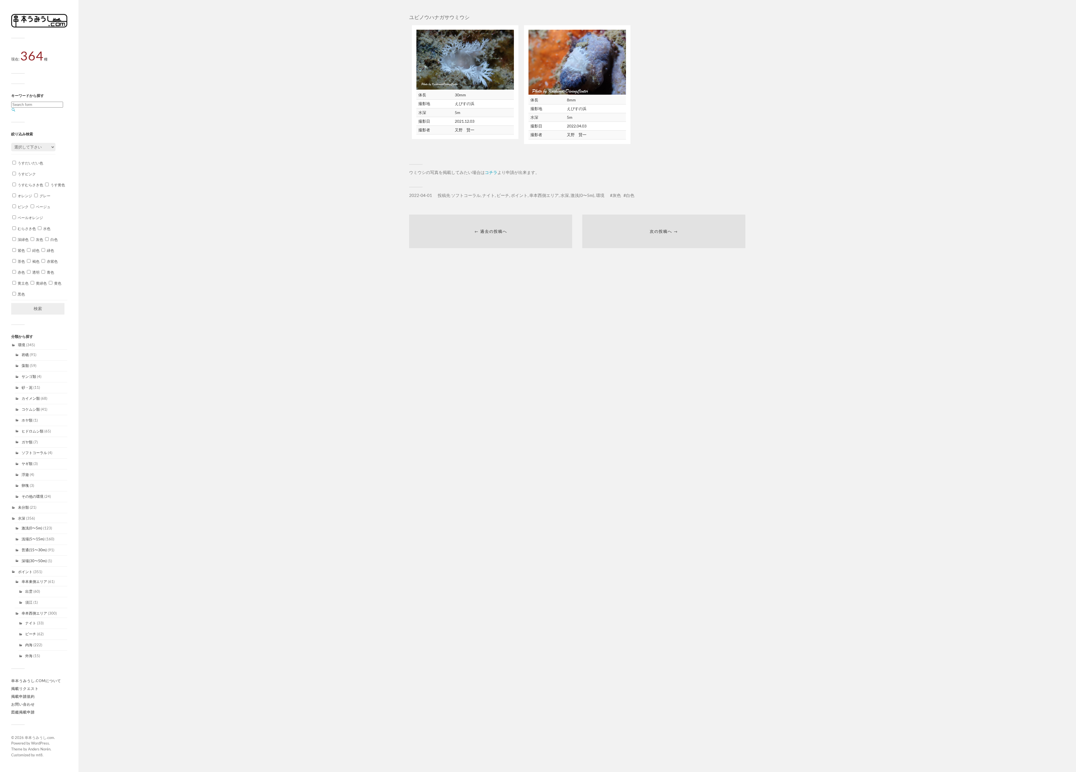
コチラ (491, 172)
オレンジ (24, 196)
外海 (29, 656)
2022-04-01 (420, 195)
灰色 (39, 239)
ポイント (25, 571)
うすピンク (26, 174)
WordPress (40, 743)
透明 (35, 272)
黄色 (57, 283)
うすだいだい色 (30, 163)
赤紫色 (52, 261)
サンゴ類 (29, 376)
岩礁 (25, 354)
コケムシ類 (31, 409)
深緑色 (23, 239)
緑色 (50, 250)
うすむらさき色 (30, 185)
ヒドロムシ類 (32, 431)
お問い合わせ (23, 704)
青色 (50, 272)
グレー (44, 196)
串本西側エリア (34, 613)
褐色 (35, 261)
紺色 (35, 250)
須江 (29, 602)
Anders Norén (39, 749)
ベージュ (42, 206)
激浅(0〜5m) (32, 528)
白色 (54, 239)
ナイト (30, 623)
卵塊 (25, 485)
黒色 (21, 294)
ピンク (23, 206)
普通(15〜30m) (34, 550)
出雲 (29, 591)
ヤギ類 (27, 463)
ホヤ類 (27, 420)
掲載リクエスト (25, 688)
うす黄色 (57, 185)
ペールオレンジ (30, 217)
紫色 (21, 250)
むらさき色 (26, 228)
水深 (21, 518)
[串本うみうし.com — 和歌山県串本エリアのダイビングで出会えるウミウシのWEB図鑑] (39, 26)
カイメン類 (31, 398)
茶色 (21, 261)
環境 (21, 345)
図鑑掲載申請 (23, 712)
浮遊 (25, 474)
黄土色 (23, 283)
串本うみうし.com (39, 737)
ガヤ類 (27, 442)
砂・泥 (27, 387)
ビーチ (30, 634)
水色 (46, 228)
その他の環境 (32, 496)
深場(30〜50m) (34, 561)
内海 (29, 645)
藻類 (25, 365)
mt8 (39, 755)
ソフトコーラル (34, 452)
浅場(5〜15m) (33, 539)
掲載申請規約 (23, 696)
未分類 (23, 507)
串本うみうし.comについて (36, 680)
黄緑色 (41, 283)
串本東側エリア (34, 581)
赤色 (21, 272)
